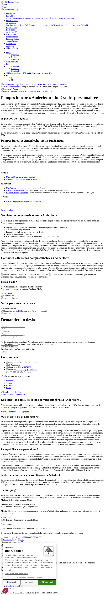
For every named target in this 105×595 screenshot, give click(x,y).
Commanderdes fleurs (11, 45)
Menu (4, 7)
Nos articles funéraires (62, 25)
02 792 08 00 (6, 293)
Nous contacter (12, 62)
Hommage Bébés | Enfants (82, 25)
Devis (15, 48)
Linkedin (15, 57)
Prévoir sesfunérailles (10, 15)
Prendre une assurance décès (41, 18)
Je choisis (29, 582)
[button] (5, 591)
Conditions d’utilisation (15, 586)
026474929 (26, 367)
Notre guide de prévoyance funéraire (21, 177)
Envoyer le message (9, 347)
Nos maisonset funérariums (12, 35)
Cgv (2, 352)
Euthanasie (69, 18)
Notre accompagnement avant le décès (21, 179)
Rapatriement (11, 27)
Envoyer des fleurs (14, 392)
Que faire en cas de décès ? (17, 25)
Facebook (15, 59)
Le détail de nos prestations (17, 193)
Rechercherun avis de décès (12, 31)
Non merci (11, 582)
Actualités (10, 588)
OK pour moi (47, 582)
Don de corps (59, 18)
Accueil (4, 87)
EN (12, 78)
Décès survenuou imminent (12, 22)
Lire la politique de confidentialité (16, 574)
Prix (51, 25)
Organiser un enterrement (39, 25)
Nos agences (14, 87)
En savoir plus (7, 210)
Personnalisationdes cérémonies (12, 40)
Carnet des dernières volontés (18, 18)
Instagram (15, 55)
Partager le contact (22, 376)
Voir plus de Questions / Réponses (15, 412)
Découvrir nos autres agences (13, 394)
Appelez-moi (13, 311)
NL (12, 80)
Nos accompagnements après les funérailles (23, 201)
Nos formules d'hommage (16, 188)
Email (8, 388)
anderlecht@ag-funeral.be (26, 369)
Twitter (9, 383)
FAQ (8, 64)
